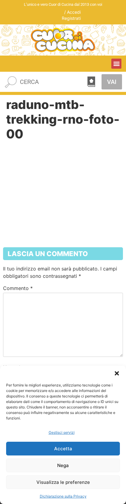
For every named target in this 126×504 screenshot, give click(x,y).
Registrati (71, 18)
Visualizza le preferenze (63, 482)
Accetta (63, 448)
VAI (112, 81)
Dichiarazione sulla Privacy (63, 496)
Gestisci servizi (62, 432)
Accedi (74, 12)
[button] (117, 373)
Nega (63, 465)
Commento (18, 288)
